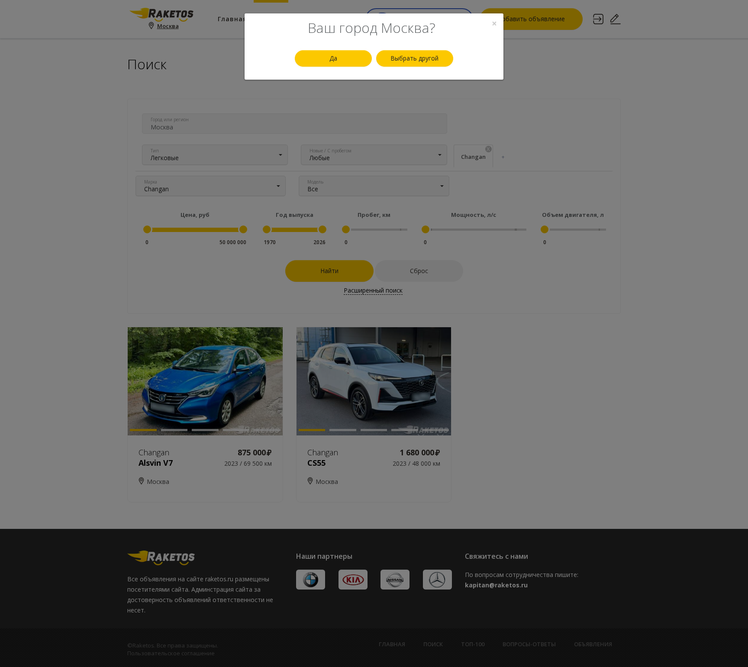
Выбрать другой (414, 58)
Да (333, 58)
